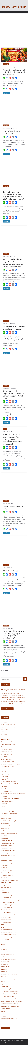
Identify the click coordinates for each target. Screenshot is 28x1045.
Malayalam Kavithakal (6, 845)
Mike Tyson (4, 877)
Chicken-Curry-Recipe (6, 759)
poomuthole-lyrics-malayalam (8, 932)
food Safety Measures (6, 791)
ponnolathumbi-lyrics (6, 929)
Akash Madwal (4, 729)
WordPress (11, 1042)
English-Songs (4, 776)
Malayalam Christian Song (7, 843)
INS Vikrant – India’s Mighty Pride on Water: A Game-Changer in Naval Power (13, 394)
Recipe (3, 944)
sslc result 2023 (5, 961)
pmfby (2, 927)
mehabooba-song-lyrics (7, 875)
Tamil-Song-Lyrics (5, 966)
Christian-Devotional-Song (7, 761)
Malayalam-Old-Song (6, 860)
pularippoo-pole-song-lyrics (8, 937)
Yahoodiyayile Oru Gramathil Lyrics (10, 1006)
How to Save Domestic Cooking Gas (12, 132)
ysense (3, 1011)
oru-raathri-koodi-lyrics (7, 905)
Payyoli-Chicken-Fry (6, 922)
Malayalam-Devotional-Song (8, 855)
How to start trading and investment (10, 798)
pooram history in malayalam (8, 934)
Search (25, 679)
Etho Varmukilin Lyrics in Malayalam (10, 784)
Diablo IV (3, 771)
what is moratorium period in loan (9, 1003)
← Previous (4, 670)
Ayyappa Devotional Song (7, 742)
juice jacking (4, 816)
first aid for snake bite (6, 788)
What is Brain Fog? (10, 571)
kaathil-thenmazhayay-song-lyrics (9, 821)
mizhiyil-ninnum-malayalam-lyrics (9, 880)
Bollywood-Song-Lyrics (6, 754)
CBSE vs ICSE (4, 756)
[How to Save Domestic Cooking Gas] (14, 110)
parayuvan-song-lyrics (6, 912)
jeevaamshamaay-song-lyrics (8, 811)
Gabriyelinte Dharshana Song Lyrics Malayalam (13, 793)
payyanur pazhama (6, 919)
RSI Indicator (4, 949)
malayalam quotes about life (8, 853)
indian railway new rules (7, 801)
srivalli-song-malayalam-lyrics (8, 959)
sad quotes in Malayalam (7, 954)
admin (13, 503)
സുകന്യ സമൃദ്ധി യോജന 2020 (9, 1018)
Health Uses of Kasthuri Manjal (13, 507)
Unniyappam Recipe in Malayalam (9, 994)
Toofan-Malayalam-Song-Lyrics (9, 979)
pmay (2, 924)
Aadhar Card (4, 722)
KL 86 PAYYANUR (14, 7)
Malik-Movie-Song (5, 868)
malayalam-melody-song (7, 858)
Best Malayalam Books (6, 749)
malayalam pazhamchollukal (8, 850)
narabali (3, 885)
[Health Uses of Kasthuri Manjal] (14, 485)
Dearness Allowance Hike (7, 766)
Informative (5, 64)
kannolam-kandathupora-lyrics (9, 833)
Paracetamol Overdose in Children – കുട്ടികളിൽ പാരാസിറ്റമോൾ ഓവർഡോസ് (13, 634)
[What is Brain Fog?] (14, 550)
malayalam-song (5, 865)
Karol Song (4, 835)
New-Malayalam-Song (6, 887)
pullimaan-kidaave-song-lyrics (8, 942)
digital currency (5, 774)
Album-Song (4, 734)
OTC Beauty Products (6, 907)
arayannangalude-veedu (7, 737)
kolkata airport (4, 838)
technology (4, 969)
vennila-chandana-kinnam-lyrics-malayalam (12, 1001)
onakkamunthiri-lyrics (6, 897)
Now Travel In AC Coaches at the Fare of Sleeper (14, 327)
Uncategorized (4, 986)
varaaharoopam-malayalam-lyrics (9, 998)
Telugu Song (4, 971)
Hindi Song (4, 796)
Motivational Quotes (6, 882)
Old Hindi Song (5, 892)
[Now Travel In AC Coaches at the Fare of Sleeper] (14, 305)
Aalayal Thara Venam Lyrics (8, 724)
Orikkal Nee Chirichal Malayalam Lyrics (11, 900)
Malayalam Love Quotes (7, 848)
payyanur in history (6, 917)
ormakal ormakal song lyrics (8, 902)
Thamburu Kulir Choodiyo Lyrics (9, 974)
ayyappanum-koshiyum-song (8, 744)
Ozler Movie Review (6, 910)
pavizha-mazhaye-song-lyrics (8, 914)
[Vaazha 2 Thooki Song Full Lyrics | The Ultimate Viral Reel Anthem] (14, 55)
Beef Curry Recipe (5, 746)
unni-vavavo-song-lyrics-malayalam (10, 989)
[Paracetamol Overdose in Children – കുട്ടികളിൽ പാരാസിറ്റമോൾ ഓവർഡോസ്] (14, 610)
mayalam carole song (6, 870)
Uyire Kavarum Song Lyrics (7, 996)
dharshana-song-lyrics (6, 769)
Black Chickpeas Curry (6, 751)
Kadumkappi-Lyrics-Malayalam (9, 826)
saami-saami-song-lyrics (7, 952)
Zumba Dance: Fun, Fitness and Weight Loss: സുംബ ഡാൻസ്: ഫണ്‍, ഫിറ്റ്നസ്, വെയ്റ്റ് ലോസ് (13, 195)
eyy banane (4, 786)
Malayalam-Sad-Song (6, 863)
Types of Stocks (5, 984)
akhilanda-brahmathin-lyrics (8, 732)
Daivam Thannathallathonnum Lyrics (10, 764)
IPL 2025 (4, 429)
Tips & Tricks (4, 976)
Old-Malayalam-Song (6, 895)
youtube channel (5, 1008)
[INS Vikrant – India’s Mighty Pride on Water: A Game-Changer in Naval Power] (14, 370)
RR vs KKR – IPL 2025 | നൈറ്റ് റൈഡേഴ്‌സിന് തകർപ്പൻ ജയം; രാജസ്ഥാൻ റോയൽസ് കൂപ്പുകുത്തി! (12, 439)
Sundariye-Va (4, 964)
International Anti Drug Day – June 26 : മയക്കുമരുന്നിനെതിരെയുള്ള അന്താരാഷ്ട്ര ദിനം (13, 262)
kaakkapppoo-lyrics (6, 818)
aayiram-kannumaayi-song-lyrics (9, 727)
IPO (2, 808)
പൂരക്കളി (3, 1013)
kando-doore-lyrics (6, 830)
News (2, 890)
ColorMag (3, 1042)
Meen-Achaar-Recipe (6, 872)
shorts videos (4, 956)
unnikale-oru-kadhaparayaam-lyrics (10, 991)
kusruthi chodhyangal (6, 840)
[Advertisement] (14, 33)
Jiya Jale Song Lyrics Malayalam (9, 813)
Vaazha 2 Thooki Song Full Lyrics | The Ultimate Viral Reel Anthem (14, 72)
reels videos (4, 947)
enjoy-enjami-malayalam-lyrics (9, 781)
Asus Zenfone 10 (5, 739)
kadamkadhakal (5, 823)
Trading (3, 981)
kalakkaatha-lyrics (5, 828)
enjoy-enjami (4, 779)
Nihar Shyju (13, 67)
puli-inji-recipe (5, 939)
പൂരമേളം (3, 1016)
